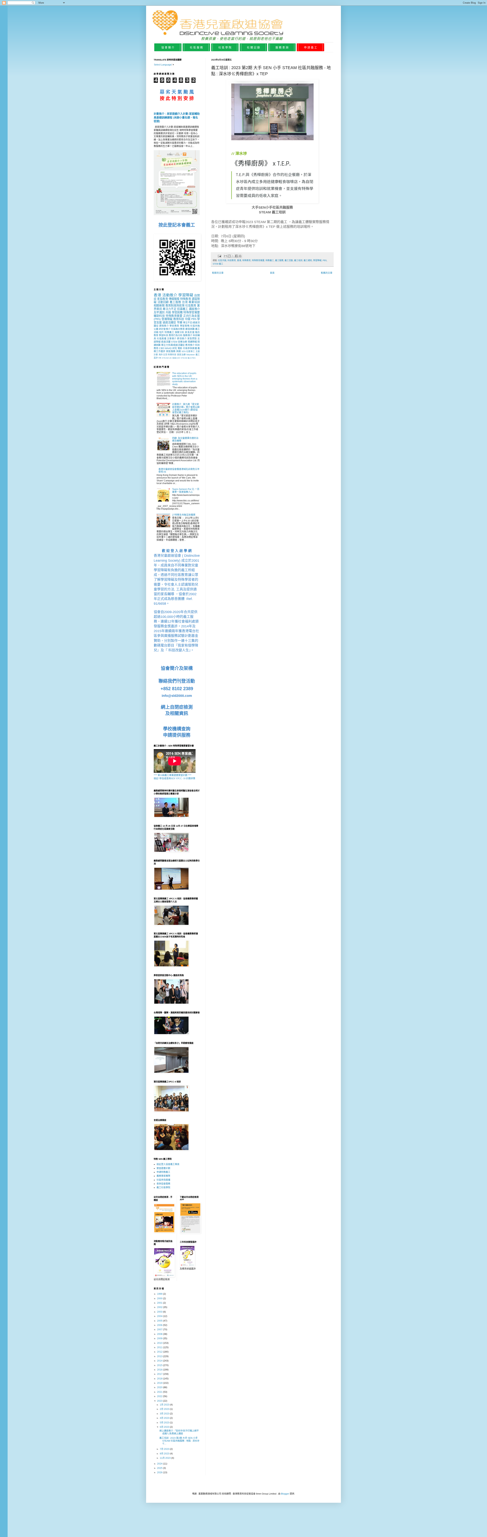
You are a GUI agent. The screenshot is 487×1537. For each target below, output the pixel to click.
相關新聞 (159, 305)
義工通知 (308, 260)
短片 (161, 332)
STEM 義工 (218, 264)
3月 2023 (165, 1413)
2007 (160, 1329)
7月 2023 (165, 1449)
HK (159, 358)
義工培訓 (298, 260)
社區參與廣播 (190, 348)
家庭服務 (170, 351)
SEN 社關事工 (188, 351)
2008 (160, 1334)
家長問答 (192, 338)
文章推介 (172, 338)
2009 (160, 1338)
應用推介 (189, 345)
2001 (160, 1303)
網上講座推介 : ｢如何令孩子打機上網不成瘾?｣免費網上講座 (179, 1432)
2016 (160, 1369)
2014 (160, 1360)
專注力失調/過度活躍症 (173, 345)
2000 (160, 1298)
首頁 (272, 273)
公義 (156, 329)
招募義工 (182, 308)
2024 (160, 1463)
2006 (160, 1325)
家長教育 (162, 298)
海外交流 (163, 354)
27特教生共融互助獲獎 (183, 515)
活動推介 (169, 295)
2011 (160, 1347)
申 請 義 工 (310, 47)
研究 (174, 348)
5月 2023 (165, 1422)
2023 (160, 1401)
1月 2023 (165, 1404)
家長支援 (189, 332)
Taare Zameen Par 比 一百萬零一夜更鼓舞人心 (185, 490)
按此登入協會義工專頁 (168, 1164)
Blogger (285, 1493)
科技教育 (232, 260)
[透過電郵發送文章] (219, 256)
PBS (325, 260)
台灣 (185, 302)
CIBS (161, 348)
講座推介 (194, 308)
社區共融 (222, 260)
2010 (160, 1343)
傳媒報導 (174, 298)
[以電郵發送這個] (226, 256)
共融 (168, 312)
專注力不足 (169, 308)
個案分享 (176, 358)
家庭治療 (181, 354)
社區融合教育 (178, 329)
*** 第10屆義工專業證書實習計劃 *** (172, 775)
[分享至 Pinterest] (240, 256)
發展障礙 (167, 319)
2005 (160, 1320)
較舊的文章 (326, 273)
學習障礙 (317, 260)
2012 (160, 1351)
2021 (160, 1392)
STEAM (165, 358)
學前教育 (174, 326)
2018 (160, 1378)
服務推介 (187, 335)
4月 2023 (165, 1418)
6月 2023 (165, 1427)
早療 (179, 322)
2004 (160, 1316)
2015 (160, 1365)
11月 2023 (165, 1458)
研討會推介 (164, 329)
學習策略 (185, 326)
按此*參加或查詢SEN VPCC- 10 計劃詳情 (174, 778)
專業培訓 (194, 302)
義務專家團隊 (163, 1176)
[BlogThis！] (229, 256)
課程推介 (164, 326)
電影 (180, 348)
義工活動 (289, 260)
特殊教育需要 (258, 260)
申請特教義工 (163, 1172)
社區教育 (190, 305)
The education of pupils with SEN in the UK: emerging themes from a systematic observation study (184, 379)
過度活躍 (165, 342)
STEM (174, 342)
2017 (160, 1374)
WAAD (168, 348)
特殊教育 (246, 260)
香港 (239, 260)
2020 (160, 1387)
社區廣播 (161, 338)
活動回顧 (163, 302)
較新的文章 (218, 273)
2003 (160, 1311)
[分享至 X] (233, 256)
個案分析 (179, 332)
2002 (160, 1307)
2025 (160, 1468)
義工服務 (279, 260)
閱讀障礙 (192, 342)
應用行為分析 (176, 335)
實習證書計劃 (163, 1168)
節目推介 (182, 338)
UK (170, 358)
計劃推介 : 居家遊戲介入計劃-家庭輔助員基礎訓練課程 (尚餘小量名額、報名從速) (177, 117)
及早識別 (159, 312)
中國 (187, 319)
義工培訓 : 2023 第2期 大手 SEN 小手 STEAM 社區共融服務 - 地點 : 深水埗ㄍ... (179, 1441)
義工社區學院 (163, 1187)
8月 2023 (165, 1453)
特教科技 (172, 354)
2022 (160, 1396)
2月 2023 (165, 1409)
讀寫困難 (189, 329)
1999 (160, 1294)
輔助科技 (159, 315)
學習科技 (163, 335)
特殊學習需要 (191, 312)
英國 (178, 351)
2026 (160, 1472)
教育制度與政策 (175, 305)
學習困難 (177, 312)
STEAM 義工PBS (188, 358)
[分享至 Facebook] (236, 256)
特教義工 (270, 260)
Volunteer (190, 354)
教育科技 (178, 319)
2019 (160, 1383)
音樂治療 (182, 342)
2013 (160, 1356)
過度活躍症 (169, 322)
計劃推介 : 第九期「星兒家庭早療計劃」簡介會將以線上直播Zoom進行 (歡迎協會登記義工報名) (186, 408)
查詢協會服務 (163, 1183)
